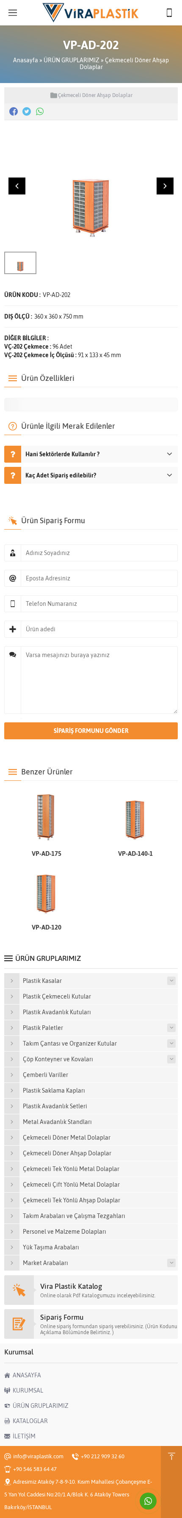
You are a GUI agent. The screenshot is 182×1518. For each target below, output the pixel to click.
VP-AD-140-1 (135, 853)
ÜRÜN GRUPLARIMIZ (71, 60)
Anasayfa (25, 60)
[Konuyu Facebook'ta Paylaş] (13, 111)
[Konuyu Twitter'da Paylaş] (27, 111)
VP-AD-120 (46, 927)
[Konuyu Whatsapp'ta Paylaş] (40, 111)
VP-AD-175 (46, 853)
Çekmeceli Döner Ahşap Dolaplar (95, 95)
